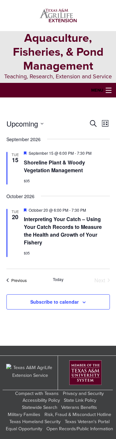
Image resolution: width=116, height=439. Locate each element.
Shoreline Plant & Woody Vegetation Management (54, 166)
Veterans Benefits (79, 407)
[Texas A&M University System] (85, 372)
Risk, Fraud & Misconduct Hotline (77, 414)
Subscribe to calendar (54, 301)
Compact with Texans (37, 393)
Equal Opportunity (24, 429)
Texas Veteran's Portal (87, 421)
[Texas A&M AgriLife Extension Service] (30, 372)
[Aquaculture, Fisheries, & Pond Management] (58, 15)
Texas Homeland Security (35, 421)
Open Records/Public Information (79, 429)
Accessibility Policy (41, 400)
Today (58, 279)
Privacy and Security (83, 393)
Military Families (24, 414)
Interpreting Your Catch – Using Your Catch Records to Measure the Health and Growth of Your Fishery (63, 230)
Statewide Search (39, 407)
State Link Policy (80, 400)
